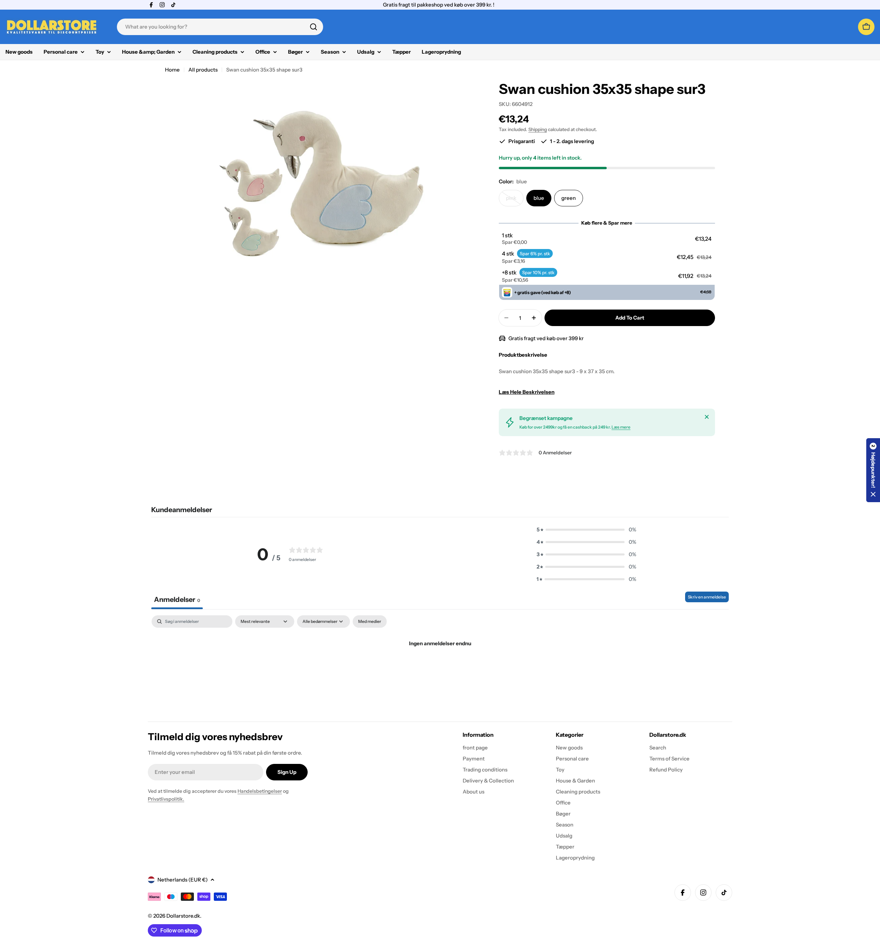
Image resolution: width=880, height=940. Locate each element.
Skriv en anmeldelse (707, 596)
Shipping (537, 129)
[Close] (706, 416)
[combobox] (220, 27)
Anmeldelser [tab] (177, 599)
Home (172, 69)
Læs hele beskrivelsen (526, 392)
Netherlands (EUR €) (182, 879)
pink (515, 200)
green (568, 198)
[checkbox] (370, 621)
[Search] (313, 27)
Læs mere (621, 427)
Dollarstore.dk (183, 915)
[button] (607, 238)
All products (203, 69)
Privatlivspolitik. (166, 799)
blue (539, 198)
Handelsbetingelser (260, 791)
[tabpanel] (440, 666)
